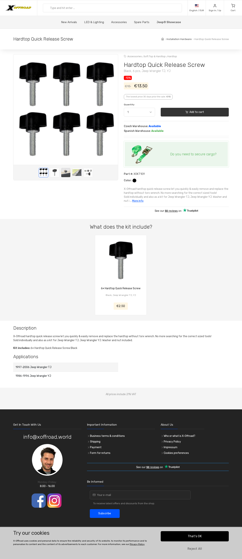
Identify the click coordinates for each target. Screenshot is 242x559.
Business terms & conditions (107, 436)
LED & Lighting (94, 22)
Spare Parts (141, 22)
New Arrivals (69, 22)
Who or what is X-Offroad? (179, 436)
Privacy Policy (172, 441)
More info (137, 200)
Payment (96, 447)
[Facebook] (39, 500)
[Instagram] (54, 500)
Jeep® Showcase (169, 22)
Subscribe (104, 513)
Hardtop (172, 56)
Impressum (170, 447)
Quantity (129, 104)
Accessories (119, 22)
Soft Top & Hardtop (154, 56)
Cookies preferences (176, 453)
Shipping (95, 441)
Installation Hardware (179, 39)
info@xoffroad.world (47, 437)
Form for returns (100, 453)
